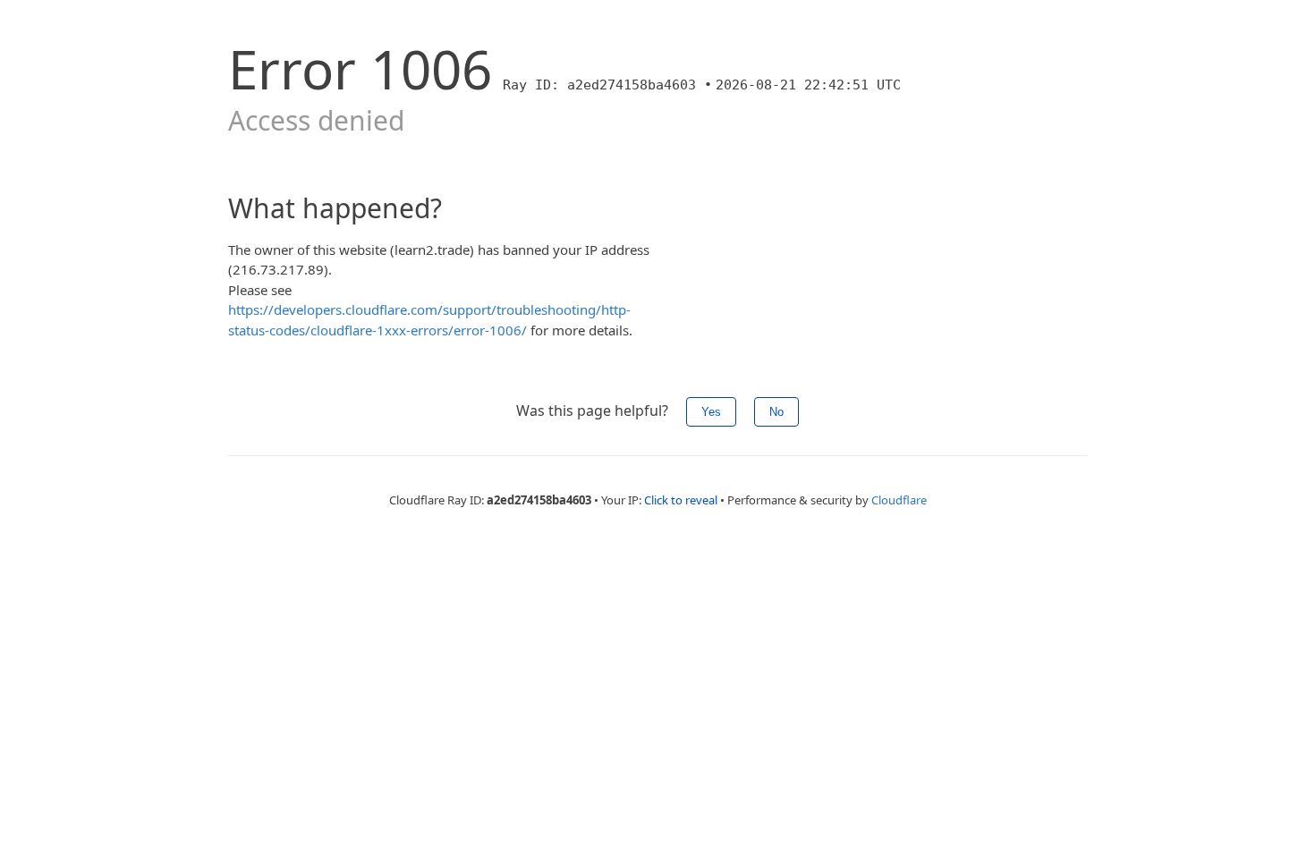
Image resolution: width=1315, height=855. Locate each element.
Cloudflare (899, 500)
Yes (711, 412)
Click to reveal (680, 500)
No (776, 412)
